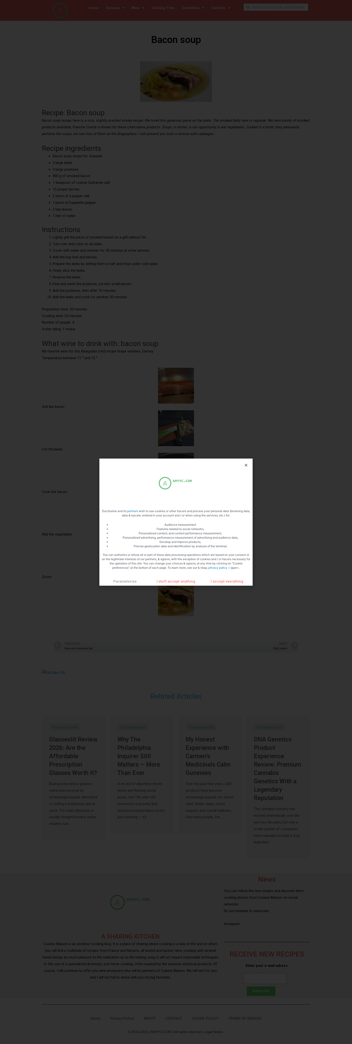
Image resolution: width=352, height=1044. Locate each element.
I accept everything (227, 581)
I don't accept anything (176, 581)
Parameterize (125, 581)
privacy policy (218, 567)
